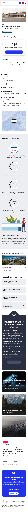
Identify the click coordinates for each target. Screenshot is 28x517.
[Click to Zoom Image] (14, 15)
